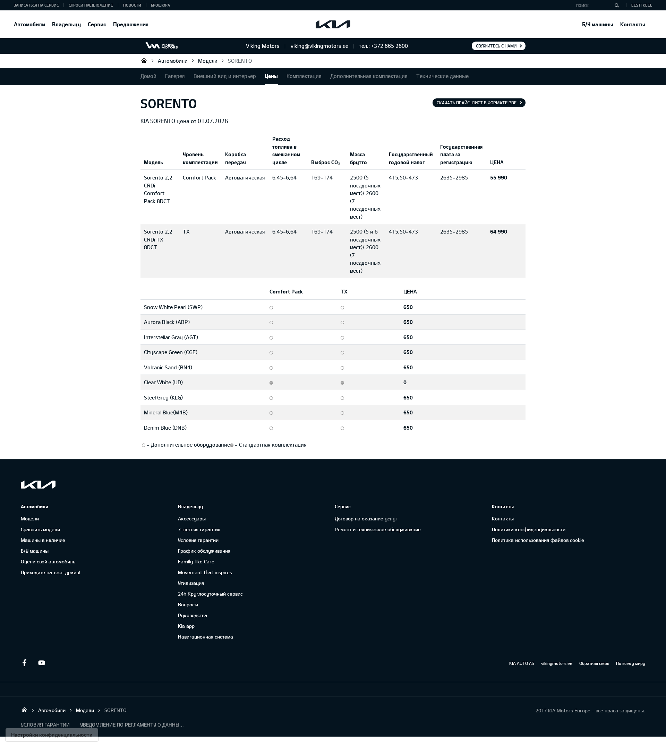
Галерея (175, 76)
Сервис (97, 24)
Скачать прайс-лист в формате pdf (476, 102)
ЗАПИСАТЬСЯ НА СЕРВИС (36, 5)
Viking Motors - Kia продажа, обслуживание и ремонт (143, 60)
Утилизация (191, 583)
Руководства (192, 615)
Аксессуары (192, 518)
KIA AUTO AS (521, 663)
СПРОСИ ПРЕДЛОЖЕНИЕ (91, 5)
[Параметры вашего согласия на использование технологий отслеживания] (52, 734)
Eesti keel (641, 5)
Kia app (186, 626)
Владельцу (66, 24)
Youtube (41, 662)
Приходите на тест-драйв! (50, 572)
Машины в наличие (43, 540)
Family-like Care (196, 561)
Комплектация (304, 76)
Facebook (24, 662)
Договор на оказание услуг (366, 518)
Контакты (632, 24)
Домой (148, 76)
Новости (132, 5)
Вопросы (188, 604)
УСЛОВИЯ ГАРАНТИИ (45, 725)
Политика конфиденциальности (528, 529)
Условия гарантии (198, 540)
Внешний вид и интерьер (225, 76)
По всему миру (630, 663)
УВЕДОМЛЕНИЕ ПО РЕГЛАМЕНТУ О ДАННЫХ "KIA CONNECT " (132, 725)
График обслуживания (204, 551)
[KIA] (333, 24)
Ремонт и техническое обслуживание (378, 529)
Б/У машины (597, 24)
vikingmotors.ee (556, 663)
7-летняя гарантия (199, 529)
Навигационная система (205, 637)
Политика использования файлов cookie (538, 540)
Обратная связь (594, 663)
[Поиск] (616, 5)
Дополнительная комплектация (369, 76)
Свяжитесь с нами (496, 45)
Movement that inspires (205, 572)
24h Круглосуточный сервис (210, 594)
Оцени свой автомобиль (48, 561)
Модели (207, 61)
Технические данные (442, 76)
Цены (271, 76)
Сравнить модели (40, 529)
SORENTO (240, 61)
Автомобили (29, 24)
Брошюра (160, 5)
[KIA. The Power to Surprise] (38, 484)
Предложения (130, 24)
